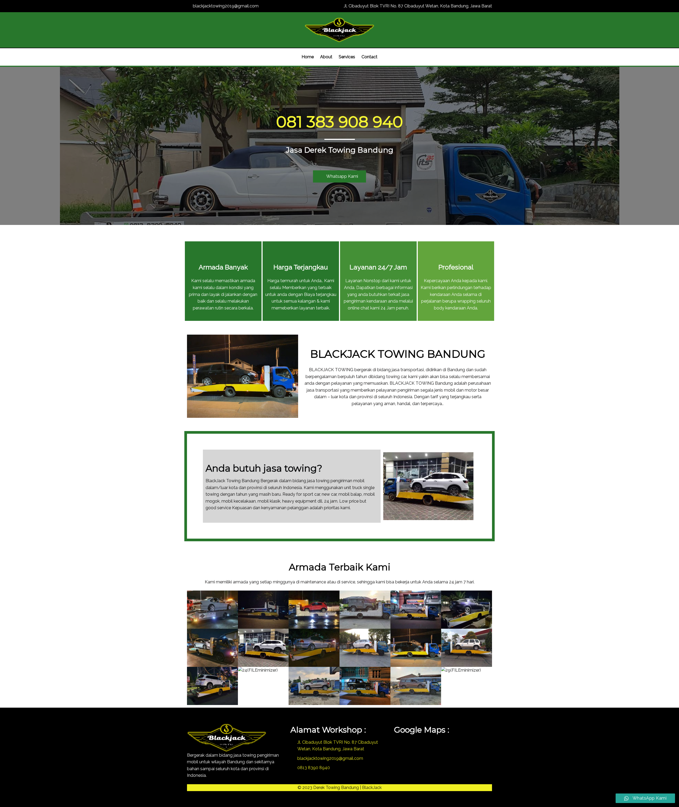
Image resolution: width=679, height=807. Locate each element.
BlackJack (372, 787)
